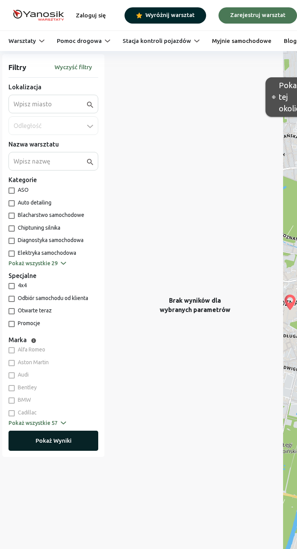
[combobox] (50, 104)
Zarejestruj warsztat (257, 15)
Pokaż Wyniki (54, 440)
